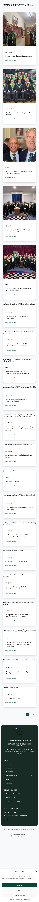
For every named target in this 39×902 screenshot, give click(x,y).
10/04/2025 (8, 557)
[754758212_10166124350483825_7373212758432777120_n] (19, 70)
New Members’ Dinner (12, 481)
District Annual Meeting (12, 698)
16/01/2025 (8, 668)
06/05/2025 (8, 503)
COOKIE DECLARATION (14, 899)
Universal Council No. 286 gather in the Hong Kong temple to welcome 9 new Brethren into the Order (19, 429)
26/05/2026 (8, 312)
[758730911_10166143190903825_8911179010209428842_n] (19, 13)
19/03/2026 (8, 395)
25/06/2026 (8, 226)
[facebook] (5, 819)
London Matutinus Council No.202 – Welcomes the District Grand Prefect (16, 345)
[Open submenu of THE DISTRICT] (32, 768)
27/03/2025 (8, 583)
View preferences (19, 895)
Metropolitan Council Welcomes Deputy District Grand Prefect (17, 673)
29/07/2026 (8, 52)
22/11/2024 (8, 694)
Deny (19, 890)
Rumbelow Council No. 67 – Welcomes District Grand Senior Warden (17, 588)
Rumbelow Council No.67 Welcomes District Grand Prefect (19, 317)
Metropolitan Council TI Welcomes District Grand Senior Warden (18, 400)
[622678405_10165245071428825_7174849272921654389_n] (19, 415)
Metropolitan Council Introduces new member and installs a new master (16, 615)
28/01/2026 (8, 423)
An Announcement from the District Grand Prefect (18, 456)
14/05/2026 (8, 340)
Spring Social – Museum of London (16, 561)
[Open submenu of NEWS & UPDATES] (32, 775)
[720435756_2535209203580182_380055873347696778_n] (19, 245)
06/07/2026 (8, 167)
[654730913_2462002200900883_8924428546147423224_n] (19, 387)
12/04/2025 (8, 531)
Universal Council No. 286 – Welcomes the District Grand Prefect (18, 289)
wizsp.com (14, 836)
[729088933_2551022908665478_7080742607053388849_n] (19, 187)
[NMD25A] (10, 471)
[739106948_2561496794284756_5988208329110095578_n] (19, 128)
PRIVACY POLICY (25, 899)
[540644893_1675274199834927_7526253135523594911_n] (17, 444)
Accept (19, 885)
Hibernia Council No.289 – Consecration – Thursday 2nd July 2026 (18, 172)
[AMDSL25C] (13, 551)
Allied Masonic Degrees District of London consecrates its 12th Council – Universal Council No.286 (18, 644)
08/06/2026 (8, 284)
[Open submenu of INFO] (32, 779)
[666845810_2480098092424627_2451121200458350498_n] (19, 359)
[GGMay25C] (19, 495)
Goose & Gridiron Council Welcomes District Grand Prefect (19, 508)
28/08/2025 (8, 451)
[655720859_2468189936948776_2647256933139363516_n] (19, 304)
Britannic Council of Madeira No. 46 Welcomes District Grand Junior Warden (17, 372)
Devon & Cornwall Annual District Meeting (18, 56)
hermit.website (25, 836)
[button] (36, 871)
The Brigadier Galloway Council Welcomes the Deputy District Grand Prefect (18, 536)
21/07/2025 (8, 477)
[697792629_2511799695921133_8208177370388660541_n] (19, 332)
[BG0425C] (19, 523)
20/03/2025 (8, 611)
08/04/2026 (8, 367)
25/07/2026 (8, 109)
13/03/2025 (8, 638)
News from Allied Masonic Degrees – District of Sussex (19, 114)
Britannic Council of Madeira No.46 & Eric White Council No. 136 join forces (18, 231)
